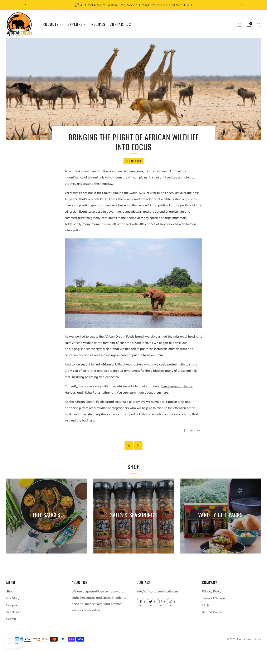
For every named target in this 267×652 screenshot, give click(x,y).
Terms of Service (213, 598)
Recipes (98, 24)
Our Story (12, 598)
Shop (10, 591)
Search (11, 619)
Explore (75, 24)
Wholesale (13, 612)
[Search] (259, 25)
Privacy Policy (211, 591)
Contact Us (120, 24)
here (165, 392)
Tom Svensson (171, 386)
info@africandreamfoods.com (157, 591)
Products (49, 24)
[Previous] (25, 5)
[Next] (241, 5)
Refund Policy (211, 612)
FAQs (205, 605)
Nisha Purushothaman (99, 392)
